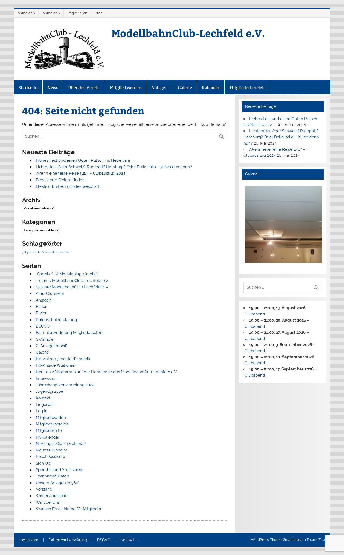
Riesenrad (47, 252)
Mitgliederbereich (247, 87)
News (53, 87)
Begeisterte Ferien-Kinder (60, 180)
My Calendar (47, 437)
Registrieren (77, 13)
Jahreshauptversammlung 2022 (65, 385)
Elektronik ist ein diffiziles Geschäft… (68, 186)
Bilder (41, 306)
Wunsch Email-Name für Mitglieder (68, 508)
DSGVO (43, 326)
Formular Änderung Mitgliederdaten (69, 332)
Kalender (211, 87)
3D (24, 252)
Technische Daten (52, 476)
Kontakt (43, 398)
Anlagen (159, 87)
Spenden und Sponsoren (59, 469)
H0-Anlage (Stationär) (56, 365)
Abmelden (51, 13)
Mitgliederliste (49, 430)
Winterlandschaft (52, 495)
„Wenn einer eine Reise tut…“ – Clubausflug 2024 (80, 173)
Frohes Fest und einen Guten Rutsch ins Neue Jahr (83, 160)
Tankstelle (62, 252)
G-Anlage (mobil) (51, 345)
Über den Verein (84, 87)
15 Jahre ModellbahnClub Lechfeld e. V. (72, 287)
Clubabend (255, 314)
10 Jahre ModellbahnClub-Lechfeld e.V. (72, 280)
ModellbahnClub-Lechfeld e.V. (188, 33)
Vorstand (44, 489)
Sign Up (43, 463)
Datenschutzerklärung (56, 319)
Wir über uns (48, 502)
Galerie (185, 87)
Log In (42, 411)
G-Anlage (44, 339)
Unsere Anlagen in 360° (57, 482)
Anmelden (26, 13)
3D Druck (33, 252)
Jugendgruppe (49, 391)
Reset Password (50, 456)
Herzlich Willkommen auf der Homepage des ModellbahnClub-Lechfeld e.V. (106, 371)
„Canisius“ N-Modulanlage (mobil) (67, 273)
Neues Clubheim (51, 450)
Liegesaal (44, 404)
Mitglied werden (125, 87)
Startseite (28, 87)
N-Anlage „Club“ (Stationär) (61, 443)
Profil (99, 13)
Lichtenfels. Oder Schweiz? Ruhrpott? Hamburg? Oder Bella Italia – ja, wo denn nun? (114, 166)
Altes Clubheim (50, 293)
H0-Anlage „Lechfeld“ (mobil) (63, 358)
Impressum (46, 378)
